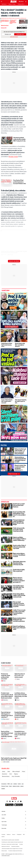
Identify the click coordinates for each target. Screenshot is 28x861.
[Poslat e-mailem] (26, 28)
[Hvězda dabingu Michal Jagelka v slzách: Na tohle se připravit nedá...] (6, 596)
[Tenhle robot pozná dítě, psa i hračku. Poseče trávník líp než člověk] (6, 531)
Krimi (11, 773)
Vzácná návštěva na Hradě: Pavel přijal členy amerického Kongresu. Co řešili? (20, 459)
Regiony (16, 773)
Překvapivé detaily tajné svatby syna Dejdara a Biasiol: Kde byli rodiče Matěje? (18, 522)
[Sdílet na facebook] (18, 28)
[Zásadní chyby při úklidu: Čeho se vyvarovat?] (6, 572)
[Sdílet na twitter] (20, 28)
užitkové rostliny (16, 786)
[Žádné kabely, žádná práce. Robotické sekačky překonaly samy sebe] (6, 564)
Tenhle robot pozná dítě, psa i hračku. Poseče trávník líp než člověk (19, 529)
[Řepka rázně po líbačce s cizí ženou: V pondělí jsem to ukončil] (6, 556)
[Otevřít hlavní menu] (1, 1)
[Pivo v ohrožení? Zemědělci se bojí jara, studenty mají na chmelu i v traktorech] (13, 18)
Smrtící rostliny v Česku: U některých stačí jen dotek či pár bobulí (19, 546)
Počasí (23, 771)
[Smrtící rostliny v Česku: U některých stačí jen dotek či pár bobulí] (6, 548)
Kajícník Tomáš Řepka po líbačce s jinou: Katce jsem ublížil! (19, 627)
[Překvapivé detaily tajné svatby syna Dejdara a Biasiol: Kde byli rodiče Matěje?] (6, 522)
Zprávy (3, 771)
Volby (8, 771)
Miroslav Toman (13, 156)
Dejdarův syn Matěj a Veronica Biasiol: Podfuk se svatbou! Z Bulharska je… (19, 538)
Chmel (10, 786)
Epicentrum (4, 773)
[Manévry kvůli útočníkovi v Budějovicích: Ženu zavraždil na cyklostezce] (6, 620)
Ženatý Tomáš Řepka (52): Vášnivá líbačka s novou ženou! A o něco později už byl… (19, 514)
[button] (9, 804)
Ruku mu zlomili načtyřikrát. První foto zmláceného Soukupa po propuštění (19, 604)
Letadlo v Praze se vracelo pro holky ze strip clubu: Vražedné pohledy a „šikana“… (19, 612)
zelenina (15, 783)
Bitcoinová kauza (5, 776)
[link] (7, 801)
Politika (2, 454)
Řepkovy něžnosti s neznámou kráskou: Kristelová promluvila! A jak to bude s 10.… (19, 580)
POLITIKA (4, 445)
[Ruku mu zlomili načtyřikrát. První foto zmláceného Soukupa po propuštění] (6, 604)
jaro (23, 783)
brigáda (3, 788)
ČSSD (8, 783)
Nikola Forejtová (4, 25)
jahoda (22, 786)
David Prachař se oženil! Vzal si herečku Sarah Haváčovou (19, 505)
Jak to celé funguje (14, 36)
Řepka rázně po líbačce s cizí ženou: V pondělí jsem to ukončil (19, 555)
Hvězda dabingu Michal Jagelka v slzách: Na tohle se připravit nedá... (19, 595)
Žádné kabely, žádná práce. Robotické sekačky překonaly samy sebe (19, 563)
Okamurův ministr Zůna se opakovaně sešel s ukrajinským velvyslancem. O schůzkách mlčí (20, 467)
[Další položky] (26, 4)
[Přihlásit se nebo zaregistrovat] (26, 1)
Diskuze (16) (3, 27)
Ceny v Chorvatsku (16, 776)
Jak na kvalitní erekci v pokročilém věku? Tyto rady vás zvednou (18, 587)
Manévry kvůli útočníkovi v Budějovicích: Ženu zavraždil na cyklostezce (19, 619)
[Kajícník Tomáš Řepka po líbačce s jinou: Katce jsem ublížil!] (6, 629)
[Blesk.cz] (13, 1)
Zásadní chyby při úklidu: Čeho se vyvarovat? (19, 570)
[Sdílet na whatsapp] (24, 28)
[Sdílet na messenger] (22, 28)
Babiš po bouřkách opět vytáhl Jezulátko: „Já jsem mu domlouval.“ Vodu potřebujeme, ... (20, 451)
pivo (11, 783)
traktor (19, 783)
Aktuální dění (5, 768)
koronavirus (3, 783)
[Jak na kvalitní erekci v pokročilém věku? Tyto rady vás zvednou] (6, 588)
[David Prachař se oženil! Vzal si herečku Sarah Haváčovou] (6, 506)
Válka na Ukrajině (16, 771)
